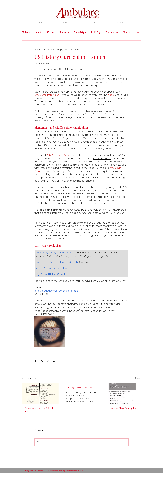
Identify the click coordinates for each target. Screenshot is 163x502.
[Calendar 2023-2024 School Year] (40, 393)
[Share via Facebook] (35, 361)
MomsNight (80, 32)
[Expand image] (49, 331)
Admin (38, 32)
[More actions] (127, 49)
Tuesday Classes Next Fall (79, 387)
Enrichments (111, 32)
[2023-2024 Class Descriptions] (122, 393)
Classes (50, 32)
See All (138, 378)
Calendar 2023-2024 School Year (39, 410)
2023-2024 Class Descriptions (122, 408)
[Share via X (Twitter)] (42, 361)
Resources (64, 32)
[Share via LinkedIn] (48, 361)
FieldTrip (95, 32)
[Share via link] (54, 361)
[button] (138, 33)
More (125, 32)
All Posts (26, 32)
